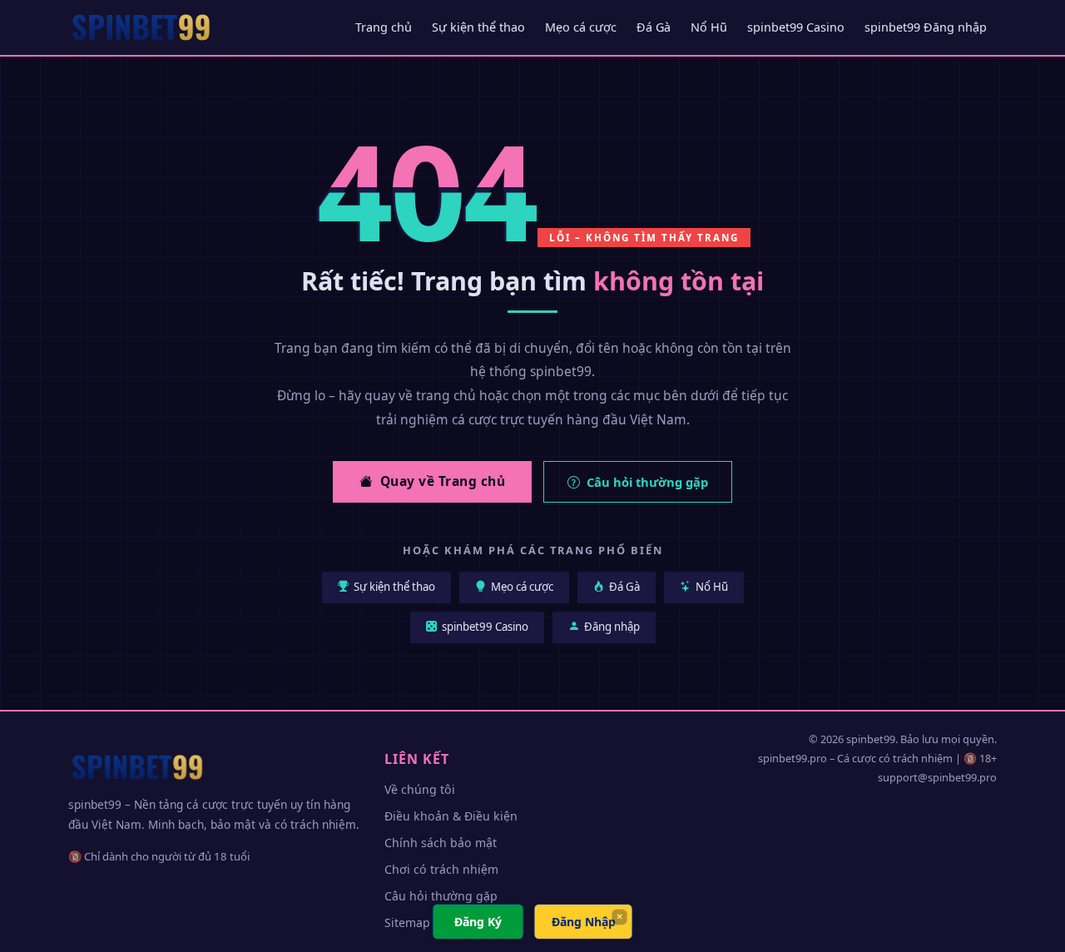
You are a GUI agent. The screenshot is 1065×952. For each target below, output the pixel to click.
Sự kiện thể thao (478, 27)
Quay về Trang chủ (443, 481)
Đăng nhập (612, 626)
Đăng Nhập (584, 922)
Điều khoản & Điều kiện (451, 816)
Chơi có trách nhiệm (441, 869)
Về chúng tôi (419, 789)
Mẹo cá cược (581, 27)
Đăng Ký (478, 922)
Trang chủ (383, 27)
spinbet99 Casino (796, 27)
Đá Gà (654, 27)
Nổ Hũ (709, 27)
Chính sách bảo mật (440, 842)
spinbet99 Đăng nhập (925, 27)
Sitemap (407, 922)
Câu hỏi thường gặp (647, 482)
